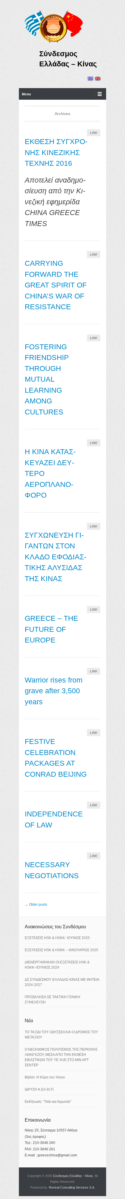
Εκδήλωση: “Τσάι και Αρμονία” (48, 1102)
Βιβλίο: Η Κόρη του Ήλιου (45, 1077)
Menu (26, 94)
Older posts (36, 905)
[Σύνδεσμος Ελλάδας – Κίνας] (54, 26)
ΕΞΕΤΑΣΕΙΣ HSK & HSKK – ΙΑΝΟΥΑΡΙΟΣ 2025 (61, 950)
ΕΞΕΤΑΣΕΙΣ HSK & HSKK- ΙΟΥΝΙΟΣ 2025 (57, 938)
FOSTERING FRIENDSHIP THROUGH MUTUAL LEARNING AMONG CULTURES (47, 379)
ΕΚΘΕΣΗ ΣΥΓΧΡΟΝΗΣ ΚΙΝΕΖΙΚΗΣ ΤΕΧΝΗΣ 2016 (56, 152)
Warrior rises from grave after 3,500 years (54, 691)
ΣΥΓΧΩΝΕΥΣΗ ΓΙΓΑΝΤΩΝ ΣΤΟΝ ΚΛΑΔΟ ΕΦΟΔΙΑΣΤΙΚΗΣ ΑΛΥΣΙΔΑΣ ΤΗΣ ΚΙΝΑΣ (55, 557)
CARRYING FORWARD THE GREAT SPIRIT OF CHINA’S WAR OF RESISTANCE (56, 285)
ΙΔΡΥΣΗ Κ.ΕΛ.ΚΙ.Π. (39, 1089)
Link (93, 132)
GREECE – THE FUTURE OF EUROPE (51, 629)
